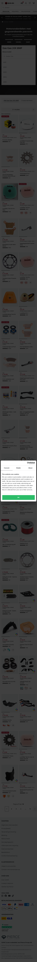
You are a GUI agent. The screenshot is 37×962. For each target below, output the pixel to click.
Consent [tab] (6, 468)
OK (18, 497)
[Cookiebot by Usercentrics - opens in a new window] (27, 463)
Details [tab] (18, 468)
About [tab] (30, 468)
